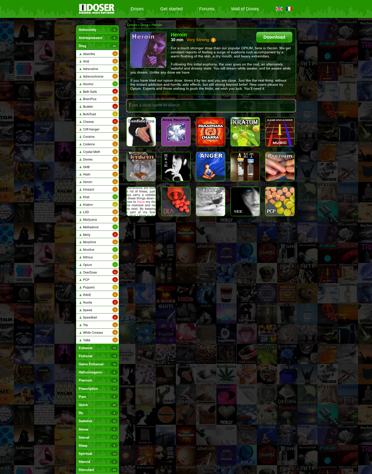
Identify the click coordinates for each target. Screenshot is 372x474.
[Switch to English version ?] (279, 9)
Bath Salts (98, 91)
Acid (98, 61)
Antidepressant (97, 37)
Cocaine (98, 136)
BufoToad (98, 114)
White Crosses (98, 332)
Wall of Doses (245, 8)
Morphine (98, 242)
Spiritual (97, 453)
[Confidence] (141, 131)
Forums (207, 8)
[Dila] (176, 201)
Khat (98, 197)
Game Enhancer (97, 364)
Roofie (98, 302)
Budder (98, 106)
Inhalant (98, 189)
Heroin (98, 181)
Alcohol (98, 84)
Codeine (98, 144)
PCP (98, 279)
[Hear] (176, 166)
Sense (97, 429)
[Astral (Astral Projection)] (176, 131)
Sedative (97, 420)
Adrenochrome (98, 76)
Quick (97, 404)
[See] (245, 201)
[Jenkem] (141, 166)
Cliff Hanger (98, 129)
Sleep (97, 445)
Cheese (98, 121)
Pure (97, 396)
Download (274, 37)
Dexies (98, 159)
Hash (98, 174)
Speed (98, 310)
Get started (171, 8)
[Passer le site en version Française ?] (289, 9)
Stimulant (97, 469)
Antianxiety (97, 29)
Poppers (98, 287)
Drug (97, 45)
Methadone (98, 227)
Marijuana (98, 219)
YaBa (98, 340)
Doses (137, 8)
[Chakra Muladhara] (210, 131)
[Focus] (141, 201)
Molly (98, 234)
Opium (98, 264)
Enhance (97, 347)
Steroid (97, 461)
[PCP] (280, 201)
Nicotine (98, 249)
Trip (98, 325)
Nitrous (98, 257)
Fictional (97, 355)
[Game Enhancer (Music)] (280, 131)
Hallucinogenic (97, 372)
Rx (97, 412)
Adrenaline (98, 68)
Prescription (97, 388)
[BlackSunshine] (210, 201)
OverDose (98, 272)
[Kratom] (245, 131)
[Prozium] (280, 166)
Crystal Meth (98, 151)
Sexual (97, 437)
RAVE (98, 294)
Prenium (97, 380)
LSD (98, 212)
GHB (98, 167)
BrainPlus (98, 99)
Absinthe (98, 54)
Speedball (98, 317)
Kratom (98, 204)
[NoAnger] (210, 166)
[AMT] (245, 166)
